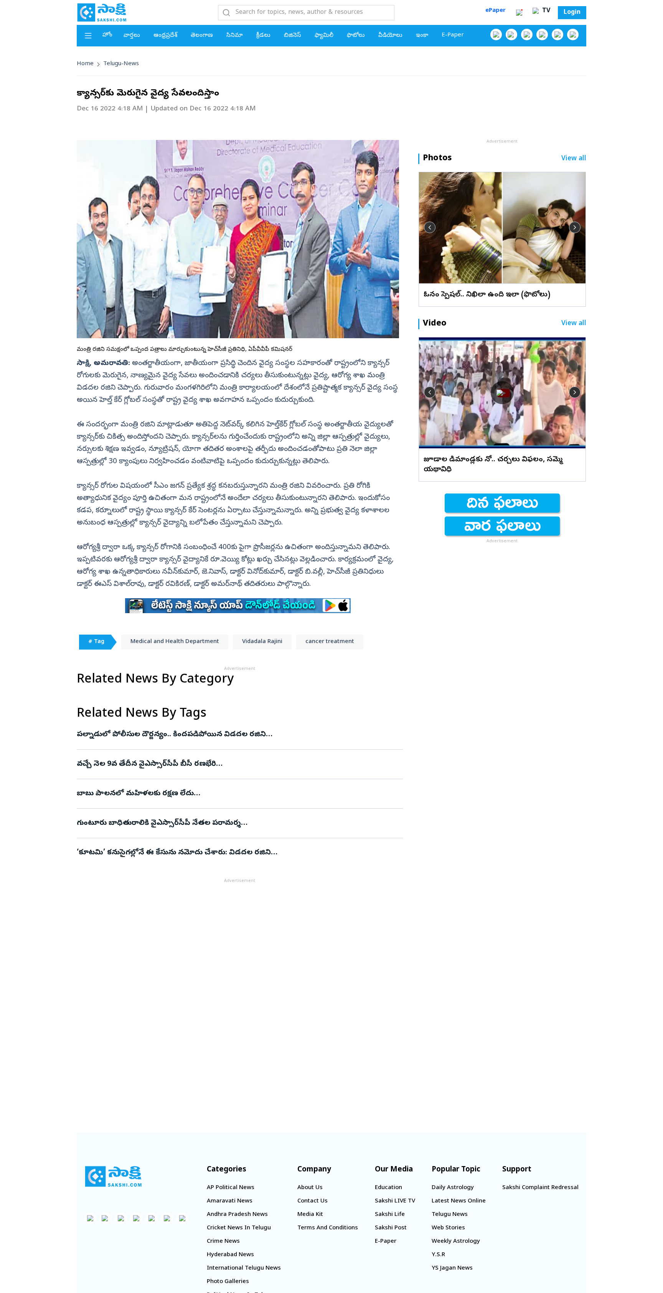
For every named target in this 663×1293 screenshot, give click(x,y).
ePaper (495, 11)
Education (388, 1188)
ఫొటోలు (356, 35)
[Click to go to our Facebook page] (496, 34)
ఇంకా (422, 35)
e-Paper (453, 35)
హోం (107, 35)
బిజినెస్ (292, 35)
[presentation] (429, 227)
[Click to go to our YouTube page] (557, 34)
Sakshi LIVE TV (395, 1201)
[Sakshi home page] (113, 1176)
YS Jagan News (452, 1268)
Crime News (223, 1241)
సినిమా (234, 35)
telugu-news (121, 64)
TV (545, 11)
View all (573, 159)
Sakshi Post (391, 1228)
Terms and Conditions (327, 1228)
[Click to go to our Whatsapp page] (511, 34)
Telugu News (450, 1215)
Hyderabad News (230, 1255)
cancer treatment (329, 642)
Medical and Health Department (174, 642)
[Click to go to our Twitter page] (527, 34)
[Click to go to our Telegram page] (167, 1218)
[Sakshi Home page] (102, 12)
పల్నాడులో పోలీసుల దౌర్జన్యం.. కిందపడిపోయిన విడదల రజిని (234, 735)
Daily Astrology (453, 1188)
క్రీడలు (263, 35)
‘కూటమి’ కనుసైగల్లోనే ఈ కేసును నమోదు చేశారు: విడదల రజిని (239, 853)
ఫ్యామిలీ (324, 35)
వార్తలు (132, 35)
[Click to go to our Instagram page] (542, 34)
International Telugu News (244, 1268)
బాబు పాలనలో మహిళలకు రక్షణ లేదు (232, 794)
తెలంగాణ (202, 35)
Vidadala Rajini (262, 642)
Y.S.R (438, 1255)
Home (85, 64)
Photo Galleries (228, 1282)
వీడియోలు (390, 35)
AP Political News (230, 1188)
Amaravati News (229, 1201)
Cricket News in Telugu (239, 1228)
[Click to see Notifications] (519, 12)
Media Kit (310, 1215)
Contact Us (312, 1201)
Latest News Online (459, 1201)
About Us (310, 1188)
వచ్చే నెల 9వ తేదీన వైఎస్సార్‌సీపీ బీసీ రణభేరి (228, 764)
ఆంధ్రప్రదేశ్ (165, 35)
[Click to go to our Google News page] (573, 34)
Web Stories (448, 1228)
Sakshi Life (390, 1215)
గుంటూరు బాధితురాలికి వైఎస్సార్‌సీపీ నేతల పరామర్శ (229, 823)
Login (572, 12)
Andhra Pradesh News (237, 1215)
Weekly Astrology (456, 1241)
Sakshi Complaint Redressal (540, 1188)
